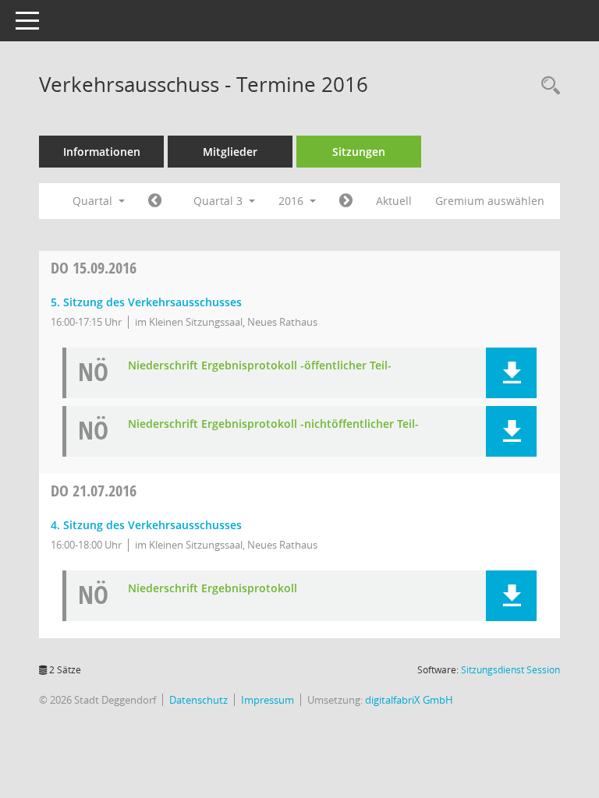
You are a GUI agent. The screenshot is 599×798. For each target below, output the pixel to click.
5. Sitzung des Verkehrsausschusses (146, 302)
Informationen (101, 151)
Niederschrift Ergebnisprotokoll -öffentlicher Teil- (260, 366)
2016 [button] (292, 200)
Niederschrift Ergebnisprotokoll (212, 588)
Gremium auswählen (489, 200)
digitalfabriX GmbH (409, 700)
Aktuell (394, 200)
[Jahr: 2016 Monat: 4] (154, 201)
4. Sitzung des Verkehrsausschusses (146, 524)
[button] (511, 373)
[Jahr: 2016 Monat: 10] (346, 201)
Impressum (267, 700)
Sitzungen (358, 151)
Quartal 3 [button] (219, 200)
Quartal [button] (94, 200)
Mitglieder (230, 151)
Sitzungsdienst (510, 669)
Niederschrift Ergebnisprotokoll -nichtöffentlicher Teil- (273, 424)
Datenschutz (198, 700)
